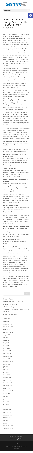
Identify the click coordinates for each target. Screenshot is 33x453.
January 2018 (7, 353)
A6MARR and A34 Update (10, 314)
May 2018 (6, 343)
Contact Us (18, 437)
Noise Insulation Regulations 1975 (13, 301)
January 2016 (7, 412)
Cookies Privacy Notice (15, 439)
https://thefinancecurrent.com (16, 451)
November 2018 (8, 327)
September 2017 (8, 361)
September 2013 (8, 428)
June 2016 (6, 399)
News (14, 28)
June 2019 (6, 321)
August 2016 (6, 393)
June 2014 (6, 423)
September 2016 (8, 391)
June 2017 (6, 369)
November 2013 (8, 426)
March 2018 (6, 348)
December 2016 (7, 383)
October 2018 (7, 329)
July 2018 (5, 337)
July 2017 (5, 367)
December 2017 (7, 356)
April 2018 (6, 345)
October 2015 (7, 417)
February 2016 (7, 409)
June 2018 (6, 340)
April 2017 (6, 372)
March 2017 (6, 375)
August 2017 (6, 364)
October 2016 (7, 388)
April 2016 (6, 404)
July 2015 (5, 420)
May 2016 (6, 401)
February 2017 (7, 377)
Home (11, 437)
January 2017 (7, 380)
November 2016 (8, 385)
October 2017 (7, 359)
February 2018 (7, 351)
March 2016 (6, 407)
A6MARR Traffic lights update (11, 307)
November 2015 (8, 415)
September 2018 (8, 332)
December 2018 (7, 324)
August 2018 (6, 335)
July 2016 (5, 396)
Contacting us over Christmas (11, 304)
